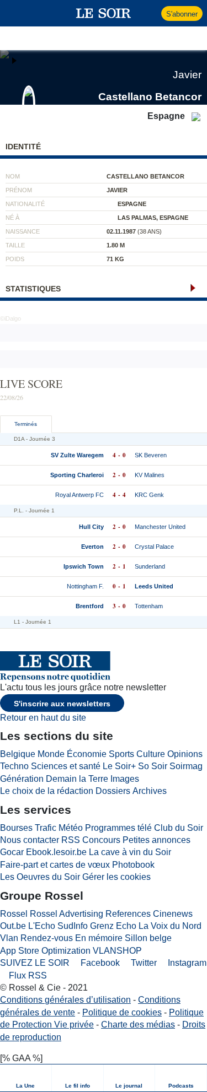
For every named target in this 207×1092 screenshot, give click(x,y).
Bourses (16, 827)
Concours (101, 840)
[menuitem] (26, 1077)
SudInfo (72, 926)
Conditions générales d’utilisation (65, 999)
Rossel (14, 913)
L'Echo (41, 926)
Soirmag (186, 766)
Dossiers (112, 791)
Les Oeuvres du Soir (40, 877)
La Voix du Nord (170, 926)
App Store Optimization (45, 950)
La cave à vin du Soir (130, 852)
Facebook (99, 962)
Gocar (12, 852)
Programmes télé (118, 827)
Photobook (133, 864)
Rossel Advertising (66, 913)
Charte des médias (138, 1024)
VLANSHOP (117, 950)
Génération (22, 778)
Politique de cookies (122, 1012)
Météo (71, 827)
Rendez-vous (46, 938)
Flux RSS (27, 975)
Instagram (186, 962)
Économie (87, 754)
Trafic (45, 827)
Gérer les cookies (116, 877)
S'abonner (182, 14)
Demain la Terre (77, 778)
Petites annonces (156, 840)
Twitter (143, 962)
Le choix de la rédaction (46, 791)
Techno (14, 766)
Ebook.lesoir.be (56, 852)
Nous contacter (29, 840)
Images (124, 778)
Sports (121, 754)
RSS (70, 840)
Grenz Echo (113, 926)
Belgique (17, 754)
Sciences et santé (65, 766)
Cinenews (173, 913)
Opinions (185, 754)
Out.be (13, 926)
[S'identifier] (151, 13)
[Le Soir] (103, 13)
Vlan (9, 938)
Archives (149, 791)
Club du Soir (178, 827)
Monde (51, 754)
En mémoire (99, 938)
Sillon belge (148, 938)
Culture (150, 754)
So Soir (152, 766)
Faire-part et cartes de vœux (55, 864)
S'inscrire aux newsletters (62, 703)
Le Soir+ (119, 766)
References (128, 913)
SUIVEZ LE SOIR (35, 962)
